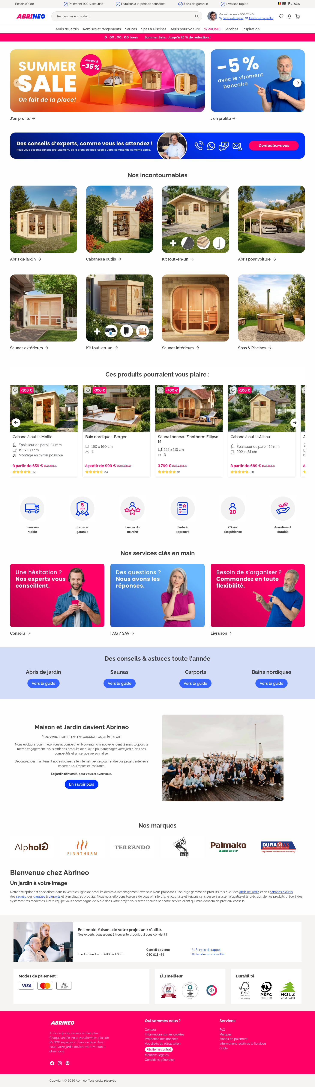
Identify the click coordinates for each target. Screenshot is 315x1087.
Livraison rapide (237, 4)
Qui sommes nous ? (163, 1020)
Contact (150, 1029)
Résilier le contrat (159, 1049)
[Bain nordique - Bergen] (116, 408)
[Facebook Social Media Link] (52, 1063)
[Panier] (298, 16)
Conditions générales (159, 1059)
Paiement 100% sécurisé (86, 4)
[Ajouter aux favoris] (15, 390)
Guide (223, 1048)
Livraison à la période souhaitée (143, 4)
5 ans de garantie (195, 4)
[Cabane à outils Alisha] (262, 408)
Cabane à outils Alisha (250, 436)
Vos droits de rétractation (162, 1043)
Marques (225, 1034)
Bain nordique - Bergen (106, 436)
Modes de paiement (233, 1039)
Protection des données (161, 1039)
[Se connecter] (289, 16)
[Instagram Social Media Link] (59, 1063)
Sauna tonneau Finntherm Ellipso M (188, 439)
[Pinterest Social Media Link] (67, 1063)
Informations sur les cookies (164, 1034)
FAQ (222, 1029)
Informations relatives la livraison (242, 1043)
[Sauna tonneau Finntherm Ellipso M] (189, 408)
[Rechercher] (197, 16)
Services (227, 1020)
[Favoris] (281, 16)
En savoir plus (81, 784)
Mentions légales (157, 1055)
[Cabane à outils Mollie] (44, 408)
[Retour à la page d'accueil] (30, 16)
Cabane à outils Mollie (32, 436)
